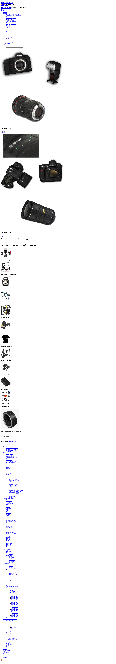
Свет (7, 32)
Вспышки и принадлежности (12, 14)
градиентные (12, 589)
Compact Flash (12, 576)
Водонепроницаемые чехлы (15, 572)
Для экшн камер (9, 19)
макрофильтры (12, 591)
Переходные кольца (10, 582)
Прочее (7, 40)
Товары (5, 13)
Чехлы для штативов (10, 522)
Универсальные (12, 568)
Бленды (7, 564)
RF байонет (14, 628)
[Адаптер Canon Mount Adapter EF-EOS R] (10, 428)
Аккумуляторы (9, 25)
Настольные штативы (11, 529)
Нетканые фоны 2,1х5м (14, 495)
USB (10, 580)
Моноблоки (8, 468)
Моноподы (8, 513)
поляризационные (13, 593)
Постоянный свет (13, 470)
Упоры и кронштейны (11, 461)
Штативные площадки (11, 533)
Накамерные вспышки (11, 449)
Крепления (8, 511)
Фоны (7, 483)
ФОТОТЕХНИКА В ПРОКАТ (10, 619)
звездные (11, 590)
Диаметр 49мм (14, 595)
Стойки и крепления (10, 478)
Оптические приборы (11, 18)
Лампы (7, 467)
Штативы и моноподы (11, 22)
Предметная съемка (10, 474)
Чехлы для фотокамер (11, 521)
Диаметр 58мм (14, 598)
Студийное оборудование (12, 16)
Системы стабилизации (11, 33)
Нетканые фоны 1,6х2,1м (14, 492)
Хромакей (11, 497)
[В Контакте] (6, 657)
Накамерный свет (10, 456)
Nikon (10, 622)
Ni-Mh (7, 550)
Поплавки (8, 514)
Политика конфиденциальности (10, 653)
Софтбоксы (8, 476)
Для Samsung (9, 546)
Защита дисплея (12, 573)
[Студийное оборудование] (6, 286)
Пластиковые (12, 496)
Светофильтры (9, 587)
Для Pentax (8, 545)
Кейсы (7, 510)
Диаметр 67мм (14, 601)
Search (4, 48)
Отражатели (8, 473)
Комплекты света (10, 464)
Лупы (7, 504)
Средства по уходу (10, 617)
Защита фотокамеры (13, 574)
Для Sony (8, 548)
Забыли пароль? (12, 441)
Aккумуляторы (9, 36)
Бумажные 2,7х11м (13, 487)
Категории (3, 9)
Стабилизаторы (9, 515)
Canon (10, 621)
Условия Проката (7, 43)
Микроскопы (9, 501)
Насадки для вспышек (11, 450)
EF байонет (14, 627)
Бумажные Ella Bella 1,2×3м (15, 491)
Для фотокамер (9, 555)
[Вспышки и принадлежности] (6, 257)
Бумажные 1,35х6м (13, 485)
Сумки (7, 519)
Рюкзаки (8, 517)
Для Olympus (9, 543)
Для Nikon (8, 542)
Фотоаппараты (9, 28)
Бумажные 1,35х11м (13, 484)
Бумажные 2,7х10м (13, 486)
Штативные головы (10, 532)
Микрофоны (9, 37)
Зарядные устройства (11, 24)
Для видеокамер (9, 552)
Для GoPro (8, 551)
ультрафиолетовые (13, 605)
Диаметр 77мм (14, 603)
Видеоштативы (9, 527)
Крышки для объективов (11, 581)
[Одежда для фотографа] (6, 343)
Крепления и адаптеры (14, 480)
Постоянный (11, 466)
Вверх (4, 655)
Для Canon (8, 537)
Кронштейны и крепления (12, 448)
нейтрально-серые (13, 592)
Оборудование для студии (12, 34)
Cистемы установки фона (14, 479)
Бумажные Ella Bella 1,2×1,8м (15, 489)
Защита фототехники (11, 570)
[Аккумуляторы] (6, 386)
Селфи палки (9, 531)
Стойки (10, 481)
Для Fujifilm (8, 539)
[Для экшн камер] (6, 314)
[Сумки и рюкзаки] (6, 329)
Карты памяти (9, 39)
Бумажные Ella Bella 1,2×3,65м (16, 490)
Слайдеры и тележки (11, 458)
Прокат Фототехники (8, 27)
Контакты (5, 45)
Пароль (2, 438)
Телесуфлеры (9, 460)
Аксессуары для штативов (12, 534)
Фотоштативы (9, 526)
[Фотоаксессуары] (6, 401)
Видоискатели (9, 569)
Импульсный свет (13, 469)
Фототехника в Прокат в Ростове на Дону (7, 6)
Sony (10, 623)
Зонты (7, 463)
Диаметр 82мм (14, 604)
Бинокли (8, 502)
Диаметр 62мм (14, 599)
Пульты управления (10, 585)
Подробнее (3, 132)
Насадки (8, 472)
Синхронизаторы (10, 451)
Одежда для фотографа (11, 21)
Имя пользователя (5, 436)
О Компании (6, 44)
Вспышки (8, 31)
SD (9, 579)
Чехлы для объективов (11, 520)
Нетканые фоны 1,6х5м (14, 493)
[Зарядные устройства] (6, 372)
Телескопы (8, 499)
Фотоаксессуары (9, 26)
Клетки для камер (10, 454)
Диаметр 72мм (14, 602)
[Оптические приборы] (6, 300)
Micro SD (11, 578)
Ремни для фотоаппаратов (12, 586)
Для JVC (8, 540)
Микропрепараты (10, 505)
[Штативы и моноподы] (6, 358)
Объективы (8, 30)
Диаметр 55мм (14, 597)
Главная (5, 12)
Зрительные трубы (10, 503)
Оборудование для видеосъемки (13, 15)
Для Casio (8, 538)
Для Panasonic (9, 544)
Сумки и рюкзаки (10, 20)
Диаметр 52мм (14, 596)
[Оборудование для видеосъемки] (6, 271)
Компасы (8, 507)
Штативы (8, 38)
